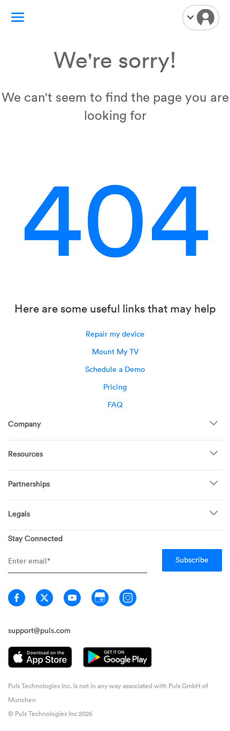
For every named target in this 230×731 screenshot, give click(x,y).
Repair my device (115, 334)
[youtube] (72, 597)
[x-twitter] (44, 597)
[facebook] (16, 597)
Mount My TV (115, 351)
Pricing (115, 387)
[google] (100, 597)
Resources (25, 453)
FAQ (115, 404)
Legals (19, 513)
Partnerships (29, 483)
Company (24, 423)
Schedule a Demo (115, 369)
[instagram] (127, 597)
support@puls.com (39, 630)
